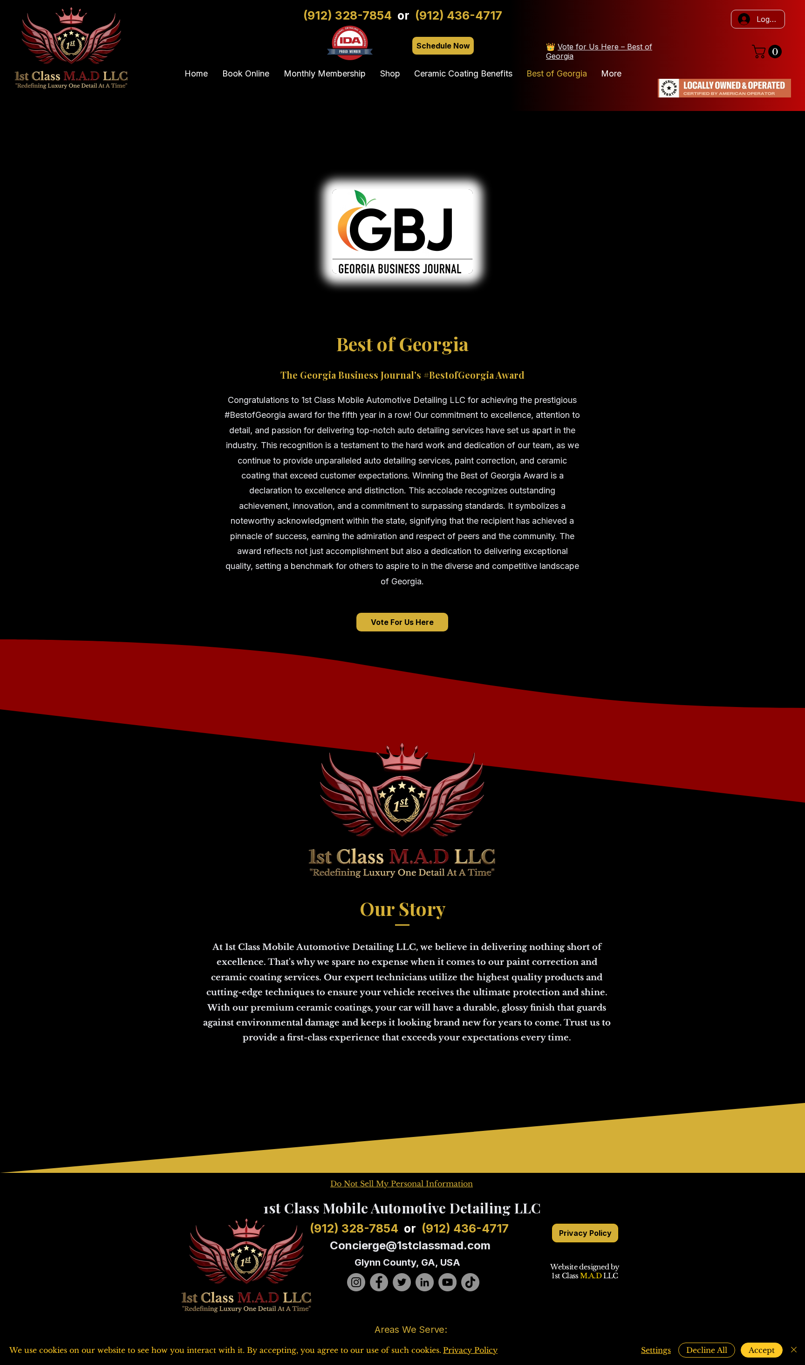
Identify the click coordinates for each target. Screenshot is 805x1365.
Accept (762, 1350)
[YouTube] (447, 1282)
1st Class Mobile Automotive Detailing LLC (402, 1208)
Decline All (706, 1350)
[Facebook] (379, 1282)
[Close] (793, 1350)
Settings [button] (656, 1350)
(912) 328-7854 (347, 15)
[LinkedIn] (425, 1282)
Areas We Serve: (411, 1329)
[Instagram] (356, 1282)
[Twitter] (402, 1282)
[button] (768, 51)
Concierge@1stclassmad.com (410, 1245)
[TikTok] (470, 1282)
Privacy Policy (470, 1350)
